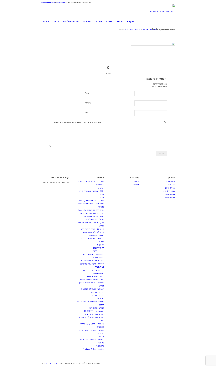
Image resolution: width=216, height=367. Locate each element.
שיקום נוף (100, 345)
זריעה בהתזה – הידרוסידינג (93, 276)
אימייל (88, 102)
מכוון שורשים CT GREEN (93, 311)
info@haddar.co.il (48, 2)
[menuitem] (46, 21)
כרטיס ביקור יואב (97, 295)
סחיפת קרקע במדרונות (94, 314)
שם (87, 92)
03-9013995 (60, 2)
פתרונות (101, 333)
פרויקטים (100, 326)
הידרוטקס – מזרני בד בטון (93, 270)
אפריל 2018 (170, 187)
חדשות (136, 181)
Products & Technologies (93, 349)
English (101, 187)
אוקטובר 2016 (169, 191)
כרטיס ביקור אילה (97, 292)
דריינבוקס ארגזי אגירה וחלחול (92, 260)
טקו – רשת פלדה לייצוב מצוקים (91, 279)
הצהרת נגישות (98, 273)
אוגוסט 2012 (170, 197)
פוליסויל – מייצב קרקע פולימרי (91, 323)
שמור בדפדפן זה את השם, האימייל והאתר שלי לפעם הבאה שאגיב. (77, 122)
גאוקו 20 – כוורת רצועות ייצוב (92, 229)
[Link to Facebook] (172, 2)
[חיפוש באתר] (173, 21)
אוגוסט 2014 (170, 194)
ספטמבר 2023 (169, 181)
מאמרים (100, 298)
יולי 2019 (171, 184)
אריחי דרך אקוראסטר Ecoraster (91, 210)
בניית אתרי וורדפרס (52, 363)
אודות (102, 197)
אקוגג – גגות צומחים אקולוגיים (91, 200)
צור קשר (100, 336)
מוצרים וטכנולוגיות (96, 307)
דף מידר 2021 (98, 247)
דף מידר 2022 (98, 251)
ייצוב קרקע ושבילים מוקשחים (92, 288)
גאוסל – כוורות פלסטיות (94, 219)
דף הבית (100, 244)
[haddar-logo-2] (162, 11)
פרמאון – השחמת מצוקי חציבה (91, 330)
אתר (86, 112)
